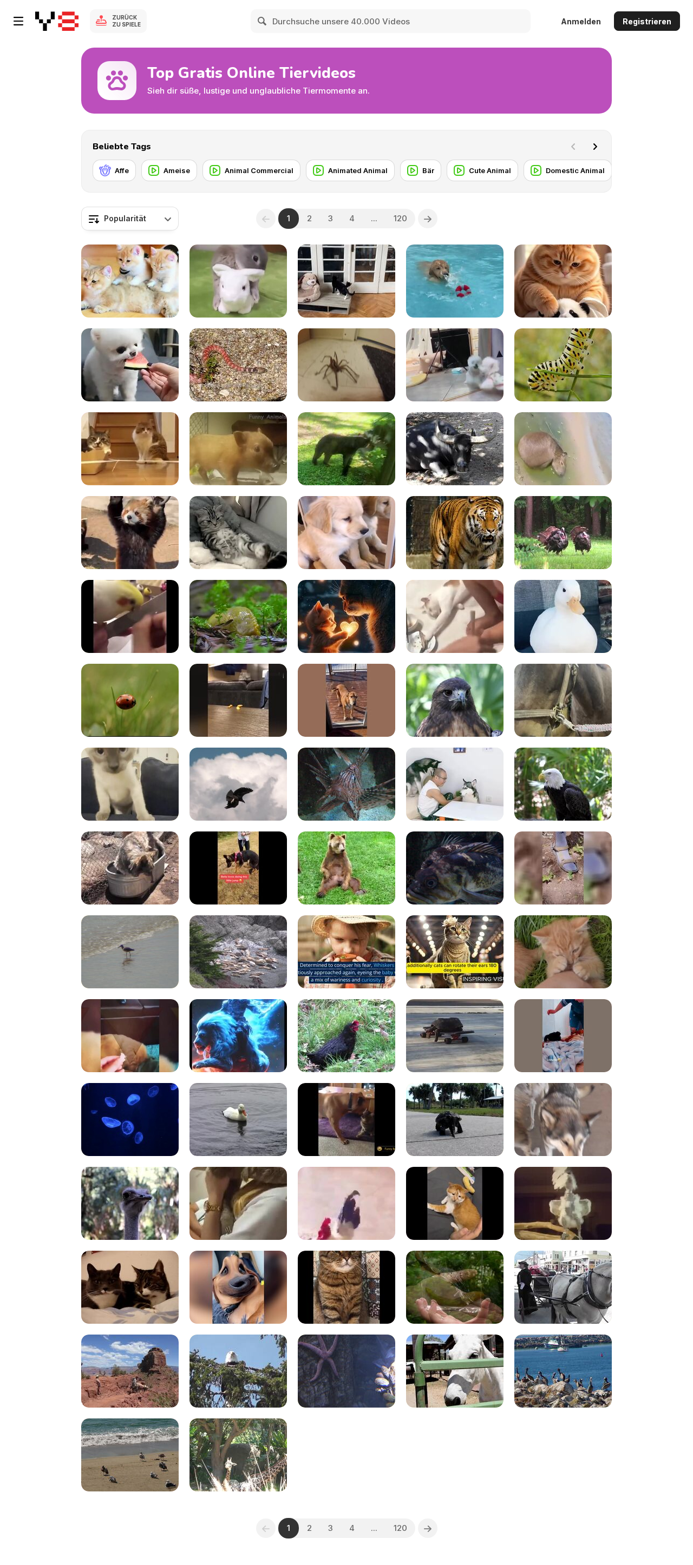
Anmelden (581, 21)
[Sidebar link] (18, 21)
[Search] (262, 21)
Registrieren (647, 21)
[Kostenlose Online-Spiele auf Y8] (57, 21)
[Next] (595, 146)
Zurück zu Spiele (126, 21)
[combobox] (130, 218)
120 (400, 218)
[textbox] (130, 218)
